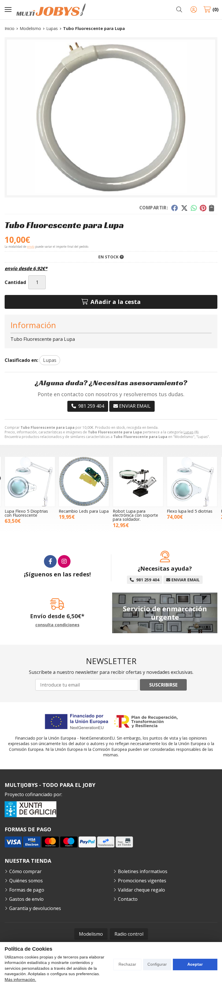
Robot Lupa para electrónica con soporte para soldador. (135, 515)
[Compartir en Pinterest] (203, 208)
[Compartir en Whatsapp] (194, 208)
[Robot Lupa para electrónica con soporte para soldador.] (138, 482)
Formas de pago (26, 890)
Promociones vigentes (142, 880)
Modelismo (91, 934)
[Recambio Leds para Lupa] (84, 482)
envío (30, 247)
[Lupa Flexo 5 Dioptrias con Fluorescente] (30, 482)
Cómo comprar (25, 871)
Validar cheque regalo (141, 890)
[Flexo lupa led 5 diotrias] (192, 482)
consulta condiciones (57, 625)
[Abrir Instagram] (64, 561)
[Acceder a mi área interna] (193, 9)
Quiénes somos (26, 880)
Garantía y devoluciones (35, 908)
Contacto (128, 899)
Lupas (188, 432)
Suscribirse (163, 685)
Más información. (20, 979)
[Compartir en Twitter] (184, 208)
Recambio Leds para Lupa (84, 511)
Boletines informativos (142, 871)
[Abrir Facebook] (50, 561)
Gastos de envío (26, 899)
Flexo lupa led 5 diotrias (189, 511)
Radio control (128, 934)
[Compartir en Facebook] (174, 208)
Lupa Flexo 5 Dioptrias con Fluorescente (26, 513)
